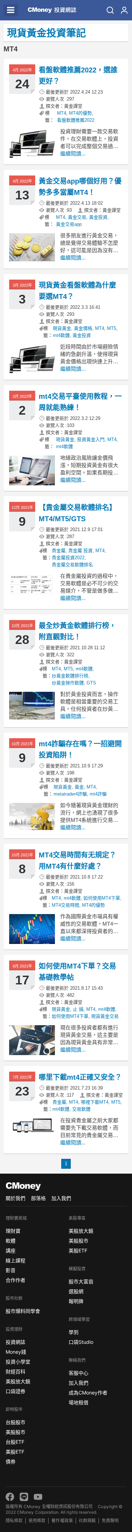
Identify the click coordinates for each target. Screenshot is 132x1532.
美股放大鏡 (18, 1381)
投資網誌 (15, 1342)
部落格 (38, 1198)
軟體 (10, 1241)
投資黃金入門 (91, 439)
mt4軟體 (61, 335)
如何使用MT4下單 (101, 898)
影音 (10, 1270)
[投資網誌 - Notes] (50, 10)
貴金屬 (58, 550)
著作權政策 (62, 1520)
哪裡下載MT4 (94, 1102)
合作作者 (15, 1280)
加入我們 (61, 1198)
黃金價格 (83, 328)
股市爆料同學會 (23, 1311)
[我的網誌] (124, 10)
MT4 (61, 113)
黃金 (79, 787)
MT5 (111, 328)
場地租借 (78, 1402)
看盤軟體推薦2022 (75, 120)
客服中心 (78, 1373)
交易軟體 (81, 1109)
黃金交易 (77, 217)
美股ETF (15, 1452)
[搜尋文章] (110, 10)
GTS (91, 682)
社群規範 (87, 1520)
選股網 (76, 1291)
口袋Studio (81, 1342)
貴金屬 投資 (80, 550)
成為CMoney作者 (88, 1393)
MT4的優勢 (80, 113)
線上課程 (15, 1260)
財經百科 (15, 1371)
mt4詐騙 (98, 794)
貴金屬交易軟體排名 (72, 564)
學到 (73, 1332)
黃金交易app (69, 224)
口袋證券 (15, 1391)
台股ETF (15, 1442)
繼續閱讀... (73, 154)
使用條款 (37, 1520)
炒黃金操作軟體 (68, 682)
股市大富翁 (81, 1281)
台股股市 (15, 1422)
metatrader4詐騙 (70, 794)
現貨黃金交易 (105, 1016)
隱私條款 (14, 1520)
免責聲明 (110, 1520)
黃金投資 (98, 217)
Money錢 (16, 1352)
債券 (10, 1461)
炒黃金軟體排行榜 (70, 675)
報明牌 (76, 1301)
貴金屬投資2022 (68, 557)
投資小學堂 (18, 1362)
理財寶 (13, 1231)
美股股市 (15, 1432)
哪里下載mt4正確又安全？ (80, 1077)
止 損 (78, 1009)
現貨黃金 (62, 328)
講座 (10, 1250)
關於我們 (15, 1198)
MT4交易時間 (65, 905)
